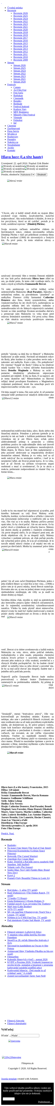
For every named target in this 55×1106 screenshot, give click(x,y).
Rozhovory (12, 136)
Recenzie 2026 (20, 13)
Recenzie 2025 (20, 16)
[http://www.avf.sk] (1, 2)
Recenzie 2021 (20, 27)
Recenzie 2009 (20, 60)
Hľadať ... (6, 1035)
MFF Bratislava (21, 112)
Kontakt (11, 150)
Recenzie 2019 (20, 35)
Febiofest (17, 120)
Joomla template (9, 1078)
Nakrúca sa (12, 142)
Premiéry (11, 139)
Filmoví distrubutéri (16, 1023)
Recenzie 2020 (20, 29)
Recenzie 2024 (20, 18)
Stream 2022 (19, 73)
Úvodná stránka (15, 7)
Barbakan (18, 95)
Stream (10, 62)
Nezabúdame (13, 145)
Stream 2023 (19, 76)
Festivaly (11, 84)
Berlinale (17, 103)
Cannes (17, 87)
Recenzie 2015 (20, 43)
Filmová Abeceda (15, 1020)
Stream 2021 (19, 79)
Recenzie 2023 (20, 24)
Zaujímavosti (13, 128)
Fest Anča (18, 92)
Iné (14, 123)
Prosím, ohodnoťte (10, 174)
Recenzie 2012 (20, 51)
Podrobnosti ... (45, 1102)
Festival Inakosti (21, 106)
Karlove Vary (19, 109)
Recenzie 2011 (20, 54)
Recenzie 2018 (20, 32)
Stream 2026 (19, 65)
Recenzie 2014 (20, 46)
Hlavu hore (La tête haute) (22, 157)
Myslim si (12, 134)
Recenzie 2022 (20, 21)
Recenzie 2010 (20, 57)
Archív (10, 147)
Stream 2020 (19, 81)
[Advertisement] (19, 998)
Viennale (17, 117)
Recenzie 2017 (20, 38)
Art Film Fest (19, 90)
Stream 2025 (19, 68)
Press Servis (13, 131)
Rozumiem (8, 1099)
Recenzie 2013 (20, 49)
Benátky (17, 101)
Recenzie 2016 (20, 40)
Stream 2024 (19, 71)
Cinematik (18, 98)
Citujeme (11, 125)
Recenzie (11, 10)
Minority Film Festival (24, 114)
